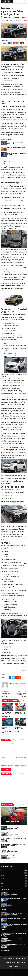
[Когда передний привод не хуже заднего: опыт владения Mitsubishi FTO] (4, 946)
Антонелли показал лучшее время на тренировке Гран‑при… (16, 899)
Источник (24, 670)
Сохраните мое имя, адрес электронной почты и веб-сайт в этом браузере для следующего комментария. (13, 766)
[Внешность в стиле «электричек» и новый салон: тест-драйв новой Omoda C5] (4, 834)
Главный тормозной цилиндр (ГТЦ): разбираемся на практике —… (16, 153)
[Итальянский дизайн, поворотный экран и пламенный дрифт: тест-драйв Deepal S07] (4, 940)
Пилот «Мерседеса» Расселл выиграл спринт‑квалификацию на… (14, 893)
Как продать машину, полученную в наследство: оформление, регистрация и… (16, 839)
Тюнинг (14, 819)
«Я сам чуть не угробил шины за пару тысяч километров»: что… (15, 142)
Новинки (2, 883)
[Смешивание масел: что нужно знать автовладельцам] (14, 816)
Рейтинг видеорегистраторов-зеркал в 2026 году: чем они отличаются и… (16, 844)
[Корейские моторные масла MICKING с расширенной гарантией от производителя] (4, 851)
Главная (5, 958)
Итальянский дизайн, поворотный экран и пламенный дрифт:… (15, 939)
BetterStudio (17, 973)
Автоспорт (3, 872)
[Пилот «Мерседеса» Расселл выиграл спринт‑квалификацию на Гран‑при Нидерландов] (4, 894)
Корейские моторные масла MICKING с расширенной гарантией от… (14, 850)
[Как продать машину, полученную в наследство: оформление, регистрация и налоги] (4, 840)
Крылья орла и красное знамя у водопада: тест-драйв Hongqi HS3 (7, 695)
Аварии (2, 886)
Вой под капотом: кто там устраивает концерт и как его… (16, 148)
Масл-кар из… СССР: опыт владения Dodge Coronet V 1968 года (15, 856)
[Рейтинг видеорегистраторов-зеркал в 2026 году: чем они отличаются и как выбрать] (4, 846)
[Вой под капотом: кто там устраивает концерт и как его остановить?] (4, 149)
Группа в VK (16, 966)
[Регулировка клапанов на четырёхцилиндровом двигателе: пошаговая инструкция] (20, 722)
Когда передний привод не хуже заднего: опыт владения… (16, 945)
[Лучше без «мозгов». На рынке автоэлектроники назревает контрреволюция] (4, 935)
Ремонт (25, 20)
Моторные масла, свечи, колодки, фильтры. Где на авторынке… (17, 904)
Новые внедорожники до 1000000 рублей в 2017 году (21, 695)
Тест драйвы (3, 880)
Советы (2, 878)
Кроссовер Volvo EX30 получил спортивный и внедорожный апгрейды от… (16, 827)
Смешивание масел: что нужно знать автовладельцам (14, 822)
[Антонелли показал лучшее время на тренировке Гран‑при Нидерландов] (4, 900)
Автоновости (16, 958)
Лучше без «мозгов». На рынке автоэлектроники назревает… (16, 933)
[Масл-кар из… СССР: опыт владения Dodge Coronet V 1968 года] (4, 857)
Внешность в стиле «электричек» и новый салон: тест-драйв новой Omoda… (16, 833)
